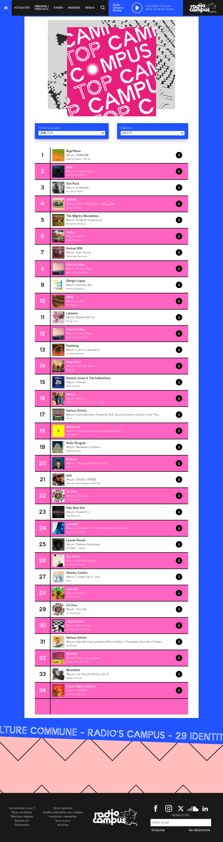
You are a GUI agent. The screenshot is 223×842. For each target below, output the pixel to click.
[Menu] (6, 8)
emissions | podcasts (42, 7)
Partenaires (22, 825)
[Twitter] (180, 808)
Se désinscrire (199, 830)
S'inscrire (158, 830)
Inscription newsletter (63, 816)
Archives (62, 825)
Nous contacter (22, 812)
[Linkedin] (205, 808)
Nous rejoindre (62, 808)
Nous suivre (62, 821)
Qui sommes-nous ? (22, 808)
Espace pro (22, 821)
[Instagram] (168, 808)
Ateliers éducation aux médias (63, 812)
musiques (74, 7)
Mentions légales (22, 816)
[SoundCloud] (193, 808)
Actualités (22, 7)
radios (58, 7)
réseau (90, 7)
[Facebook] (156, 808)
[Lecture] (137, 8)
